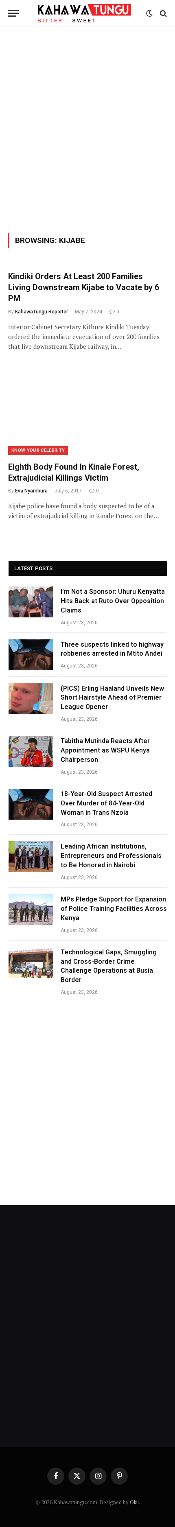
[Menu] (13, 13)
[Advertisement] (87, 128)
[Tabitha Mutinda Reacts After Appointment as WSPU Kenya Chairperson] (31, 751)
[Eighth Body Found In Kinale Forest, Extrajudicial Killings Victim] (87, 410)
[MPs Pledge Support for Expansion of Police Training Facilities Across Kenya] (31, 909)
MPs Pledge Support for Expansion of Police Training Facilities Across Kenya (114, 908)
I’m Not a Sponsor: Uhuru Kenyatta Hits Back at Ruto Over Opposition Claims (113, 601)
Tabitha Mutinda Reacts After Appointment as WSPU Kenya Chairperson (105, 750)
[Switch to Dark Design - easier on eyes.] (149, 13)
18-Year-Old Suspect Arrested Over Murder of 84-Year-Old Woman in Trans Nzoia (106, 803)
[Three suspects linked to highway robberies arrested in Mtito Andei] (31, 654)
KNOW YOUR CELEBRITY (38, 450)
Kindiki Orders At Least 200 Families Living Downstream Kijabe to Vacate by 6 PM (83, 287)
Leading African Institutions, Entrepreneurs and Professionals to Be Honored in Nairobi (111, 855)
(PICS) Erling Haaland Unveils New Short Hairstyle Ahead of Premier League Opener (112, 698)
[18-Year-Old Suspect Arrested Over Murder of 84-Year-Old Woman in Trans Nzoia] (31, 804)
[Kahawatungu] (84, 13)
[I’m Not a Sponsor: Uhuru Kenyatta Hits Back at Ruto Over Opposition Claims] (31, 601)
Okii (134, 1502)
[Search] (162, 13)
